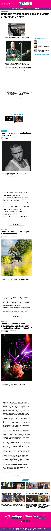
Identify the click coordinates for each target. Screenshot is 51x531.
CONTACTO (32, 8)
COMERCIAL (37, 8)
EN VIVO (16, 8)
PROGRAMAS (20, 8)
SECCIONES (27, 8)
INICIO (13, 8)
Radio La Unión (27, 529)
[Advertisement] (18, 79)
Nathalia (4, 20)
